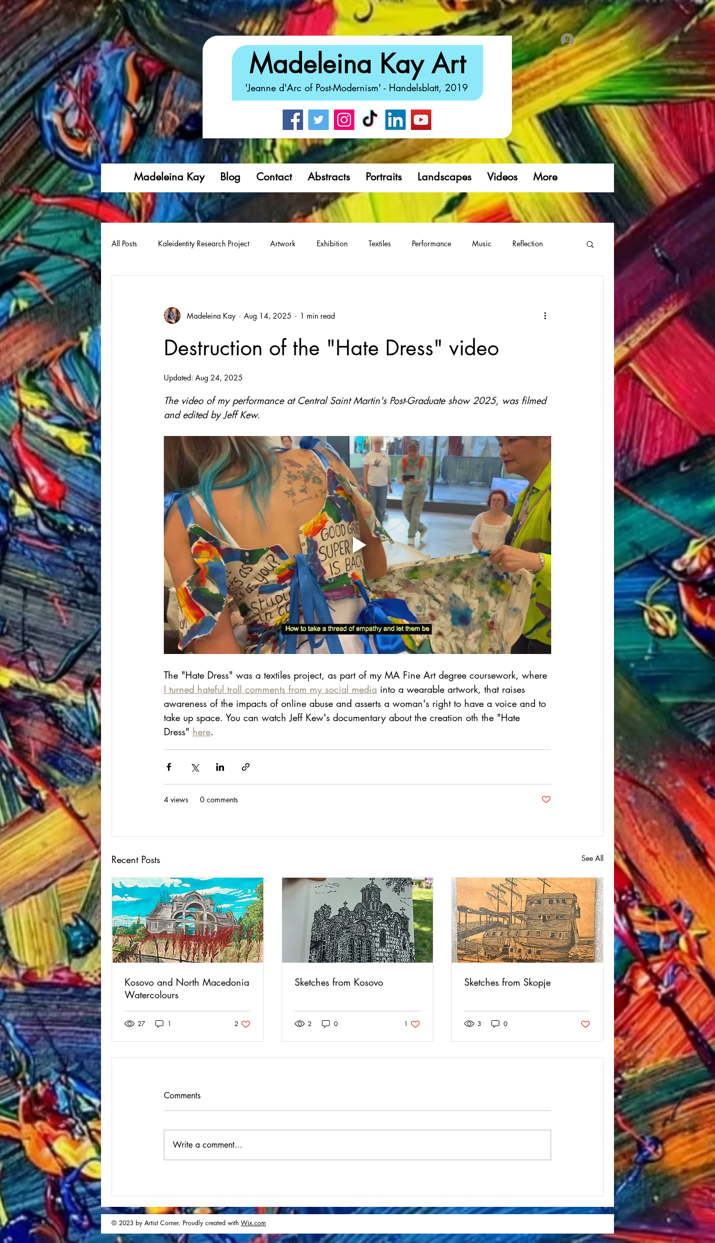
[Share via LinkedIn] (220, 767)
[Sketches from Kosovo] (357, 920)
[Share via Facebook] (169, 767)
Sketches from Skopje (507, 982)
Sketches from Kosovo (339, 982)
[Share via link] (246, 767)
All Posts (124, 243)
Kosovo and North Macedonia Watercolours (187, 988)
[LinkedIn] (395, 120)
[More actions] (545, 315)
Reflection (527, 243)
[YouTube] (421, 120)
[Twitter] (318, 120)
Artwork (283, 243)
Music (481, 243)
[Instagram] (344, 120)
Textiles (379, 243)
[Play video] (357, 545)
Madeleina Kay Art (358, 63)
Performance (431, 243)
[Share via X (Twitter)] (194, 767)
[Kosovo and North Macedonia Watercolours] (187, 920)
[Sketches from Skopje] (527, 920)
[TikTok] (370, 120)
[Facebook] (293, 120)
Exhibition (332, 243)
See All (593, 858)
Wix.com (253, 1222)
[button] (590, 243)
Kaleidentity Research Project (203, 243)
